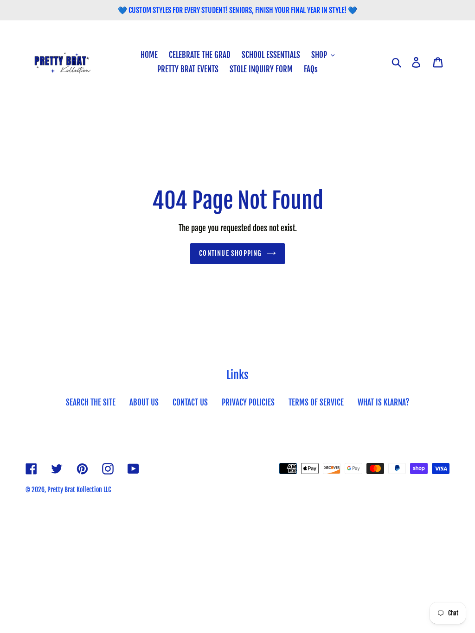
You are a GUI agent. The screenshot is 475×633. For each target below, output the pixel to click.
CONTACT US (190, 402)
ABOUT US (144, 402)
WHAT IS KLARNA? (383, 402)
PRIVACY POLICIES (248, 402)
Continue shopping (230, 253)
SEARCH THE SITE (91, 402)
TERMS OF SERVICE (316, 402)
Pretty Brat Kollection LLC (79, 490)
